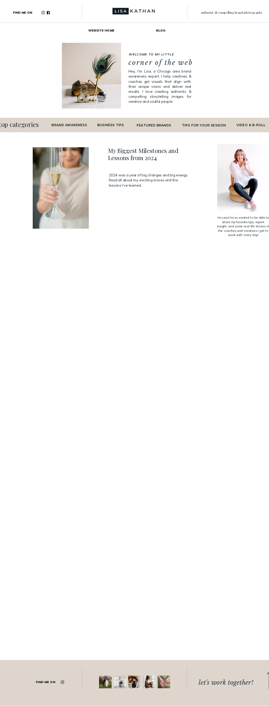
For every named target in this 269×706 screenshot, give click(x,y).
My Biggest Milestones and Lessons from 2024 (143, 154)
